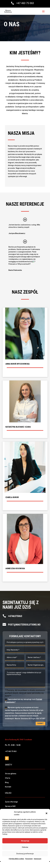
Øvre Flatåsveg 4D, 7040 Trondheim (18, 740)
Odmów (25, 847)
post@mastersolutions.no (24, 624)
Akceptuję (25, 841)
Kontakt (8, 787)
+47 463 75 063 (25, 3)
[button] (46, 813)
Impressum (37, 859)
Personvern (29, 859)
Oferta (7, 778)
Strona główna (10, 774)
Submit (40, 723)
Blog (6, 782)
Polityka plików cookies (16, 859)
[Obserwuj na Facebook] (7, 758)
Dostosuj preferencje (25, 854)
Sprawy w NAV (10, 806)
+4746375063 (15, 616)
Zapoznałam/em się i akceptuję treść (23, 700)
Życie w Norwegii (11, 802)
